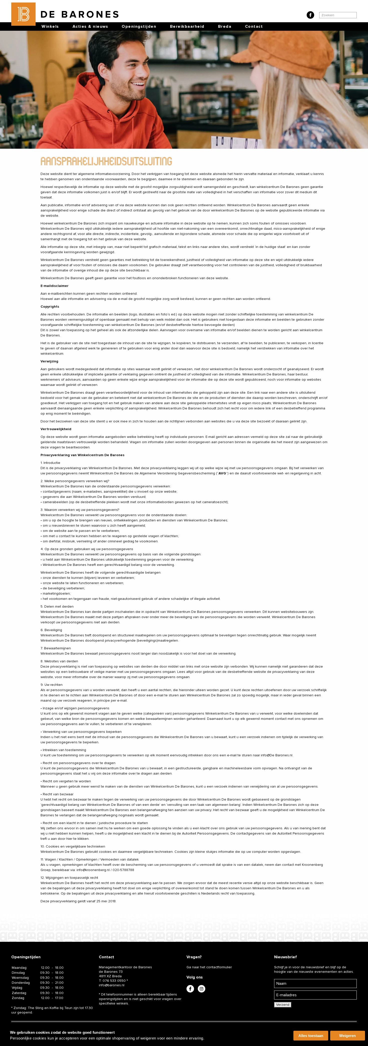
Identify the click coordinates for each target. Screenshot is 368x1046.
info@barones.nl (111, 985)
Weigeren (347, 1036)
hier (69, 839)
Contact (254, 26)
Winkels (50, 26)
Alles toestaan (310, 1036)
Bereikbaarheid (187, 26)
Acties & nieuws (90, 26)
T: (112, 981)
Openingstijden (139, 26)
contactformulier (219, 967)
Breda (225, 26)
